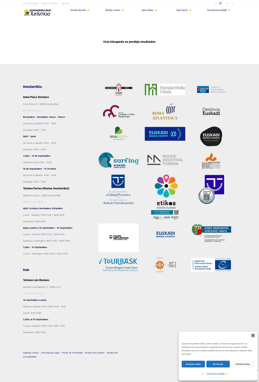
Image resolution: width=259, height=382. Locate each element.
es (220, 3)
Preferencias (243, 364)
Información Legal (50, 353)
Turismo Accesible (217, 10)
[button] (253, 335)
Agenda (65, 3)
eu (215, 3)
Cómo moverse (30, 3)
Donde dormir (78, 10)
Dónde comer (112, 10)
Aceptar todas (193, 364)
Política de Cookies (95, 353)
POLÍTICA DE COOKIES (216, 374)
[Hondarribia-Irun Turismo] (38, 13)
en (227, 3)
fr (233, 3)
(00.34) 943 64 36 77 (33, 110)
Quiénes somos (31, 353)
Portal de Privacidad (72, 353)
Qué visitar (147, 10)
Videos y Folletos (49, 3)
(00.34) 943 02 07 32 (33, 293)
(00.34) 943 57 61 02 (33, 202)
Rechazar (218, 364)
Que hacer (182, 10)
